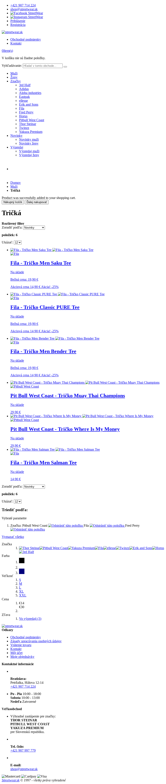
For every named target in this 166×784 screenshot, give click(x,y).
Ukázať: (7, 242)
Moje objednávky (22, 656)
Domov (15, 182)
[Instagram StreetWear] (26, 17)
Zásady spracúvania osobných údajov (36, 641)
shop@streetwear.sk (24, 9)
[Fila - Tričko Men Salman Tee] (55, 449)
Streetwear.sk (10, 780)
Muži (14, 73)
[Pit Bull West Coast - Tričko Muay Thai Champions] (85, 382)
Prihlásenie (17, 21)
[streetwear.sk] (12, 32)
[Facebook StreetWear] (26, 13)
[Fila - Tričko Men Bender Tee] (54, 338)
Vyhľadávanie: (12, 65)
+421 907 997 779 (23, 750)
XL (21, 591)
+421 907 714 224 (23, 5)
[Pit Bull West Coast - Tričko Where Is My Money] (81, 416)
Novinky (16, 135)
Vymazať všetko (13, 537)
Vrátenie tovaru (20, 645)
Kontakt (15, 43)
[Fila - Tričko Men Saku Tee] (51, 250)
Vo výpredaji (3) (30, 618)
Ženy (14, 77)
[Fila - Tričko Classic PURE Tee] (57, 294)
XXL (22, 595)
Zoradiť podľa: (12, 227)
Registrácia (18, 25)
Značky (15, 81)
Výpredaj (16, 147)
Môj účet (16, 653)
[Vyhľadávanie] (65, 66)
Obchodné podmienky (25, 39)
